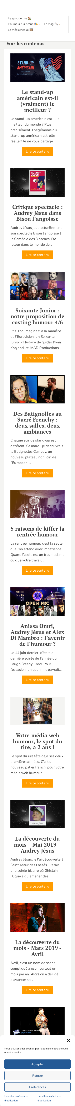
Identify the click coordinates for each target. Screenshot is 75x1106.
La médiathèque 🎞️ (20, 30)
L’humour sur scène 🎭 (23, 24)
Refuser (37, 1076)
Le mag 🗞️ (51, 24)
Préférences (37, 1087)
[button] (68, 1040)
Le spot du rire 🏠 (19, 18)
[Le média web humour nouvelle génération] (15, 7)
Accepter (37, 1064)
